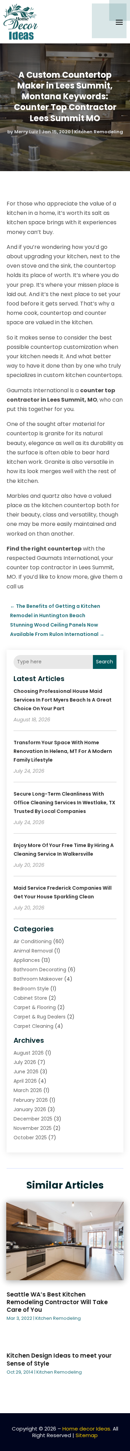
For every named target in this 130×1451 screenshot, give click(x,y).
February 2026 (31, 1100)
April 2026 (25, 1080)
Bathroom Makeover (38, 978)
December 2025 (33, 1118)
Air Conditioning (33, 941)
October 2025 (30, 1137)
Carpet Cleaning (33, 1026)
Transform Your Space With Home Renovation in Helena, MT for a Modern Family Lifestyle (63, 751)
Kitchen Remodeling (98, 131)
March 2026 (28, 1090)
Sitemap (87, 1435)
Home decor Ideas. (86, 1428)
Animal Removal (33, 950)
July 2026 (25, 1062)
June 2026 (26, 1071)
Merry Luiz (26, 131)
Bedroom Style (31, 988)
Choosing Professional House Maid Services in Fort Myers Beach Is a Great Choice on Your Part (63, 700)
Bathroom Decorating (40, 969)
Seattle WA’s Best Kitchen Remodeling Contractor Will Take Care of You (57, 1302)
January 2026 (30, 1109)
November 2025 (33, 1128)
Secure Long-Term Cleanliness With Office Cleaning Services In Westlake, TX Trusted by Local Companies (64, 802)
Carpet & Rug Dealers (40, 1016)
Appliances (27, 960)
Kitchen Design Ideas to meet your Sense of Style (59, 1359)
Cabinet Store (30, 998)
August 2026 (29, 1052)
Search (104, 661)
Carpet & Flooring (35, 1007)
